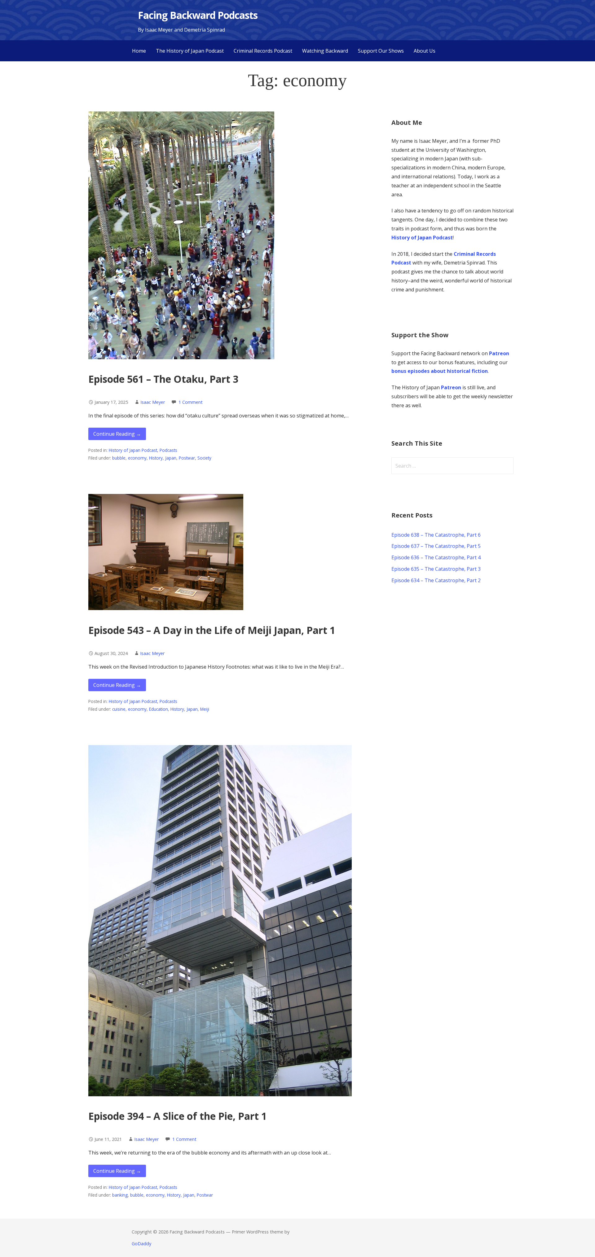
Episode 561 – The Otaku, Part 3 (163, 379)
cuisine (119, 709)
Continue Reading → (117, 433)
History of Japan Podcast (133, 450)
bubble (119, 458)
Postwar (187, 458)
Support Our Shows (381, 50)
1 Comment (190, 402)
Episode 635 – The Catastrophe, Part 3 (436, 568)
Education (158, 709)
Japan (170, 458)
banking (120, 1195)
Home (139, 50)
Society (204, 458)
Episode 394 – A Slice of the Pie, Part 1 (177, 1116)
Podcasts (168, 450)
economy (137, 458)
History (156, 458)
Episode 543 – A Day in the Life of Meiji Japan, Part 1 (211, 630)
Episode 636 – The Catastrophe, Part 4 (436, 557)
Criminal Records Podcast (263, 50)
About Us (424, 50)
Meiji (204, 709)
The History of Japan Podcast (190, 50)
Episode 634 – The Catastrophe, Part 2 (436, 580)
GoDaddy (141, 1243)
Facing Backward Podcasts (198, 15)
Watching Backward (325, 50)
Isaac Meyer (152, 402)
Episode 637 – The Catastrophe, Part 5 (436, 546)
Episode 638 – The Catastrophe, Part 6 (436, 534)
